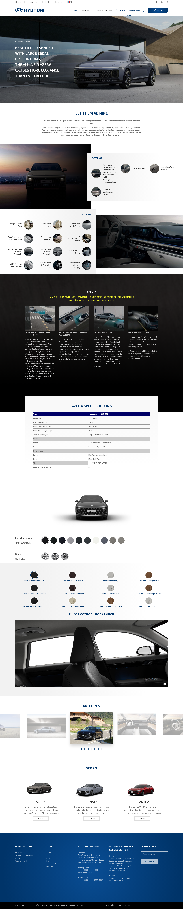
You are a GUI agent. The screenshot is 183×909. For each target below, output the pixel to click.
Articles (48, 2)
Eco (47, 861)
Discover (40, 818)
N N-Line (49, 867)
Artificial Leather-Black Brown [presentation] (72, 594)
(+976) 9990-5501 (85, 870)
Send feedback (21, 861)
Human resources (33, 2)
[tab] (34, 576)
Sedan (49, 852)
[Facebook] (156, 2)
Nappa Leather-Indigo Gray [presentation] (149, 606)
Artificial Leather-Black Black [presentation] (34, 594)
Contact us (59, 2)
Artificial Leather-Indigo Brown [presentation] (149, 594)
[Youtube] (162, 2)
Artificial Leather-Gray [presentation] (110, 594)
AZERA (40, 802)
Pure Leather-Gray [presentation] (110, 581)
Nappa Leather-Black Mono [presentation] (34, 606)
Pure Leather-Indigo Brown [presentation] (149, 581)
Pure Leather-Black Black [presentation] (34, 581)
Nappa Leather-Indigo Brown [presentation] (110, 606)
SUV (48, 855)
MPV (48, 858)
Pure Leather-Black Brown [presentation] (72, 581)
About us (18, 2)
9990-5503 (87, 872)
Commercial (51, 864)
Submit (150, 861)
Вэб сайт (110, 905)
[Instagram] (167, 2)
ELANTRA (142, 802)
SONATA (91, 802)
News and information (24, 855)
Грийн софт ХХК (124, 905)
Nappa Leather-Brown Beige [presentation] (72, 606)
